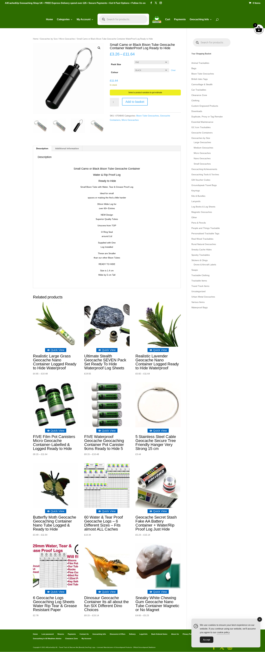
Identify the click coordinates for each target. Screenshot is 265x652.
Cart (167, 19)
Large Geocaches (202, 142)
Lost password (48, 634)
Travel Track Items (200, 286)
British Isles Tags (199, 79)
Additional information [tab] (67, 148)
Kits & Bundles (198, 196)
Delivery (132, 634)
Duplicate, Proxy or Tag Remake (207, 116)
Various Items (198, 302)
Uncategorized (198, 291)
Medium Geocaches (203, 147)
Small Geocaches (202, 164)
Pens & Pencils (198, 223)
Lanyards (195, 201)
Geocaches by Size (49, 39)
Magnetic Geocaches (201, 212)
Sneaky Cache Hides (201, 249)
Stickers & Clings (199, 260)
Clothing (195, 100)
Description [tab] (42, 148)
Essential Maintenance (202, 122)
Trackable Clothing (200, 275)
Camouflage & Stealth (202, 84)
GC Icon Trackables (201, 127)
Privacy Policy (188, 634)
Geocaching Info (99, 634)
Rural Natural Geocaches (203, 244)
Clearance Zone (199, 95)
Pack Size (116, 64)
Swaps (194, 270)
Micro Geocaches (67, 39)
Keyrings (195, 190)
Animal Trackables (200, 63)
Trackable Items (199, 280)
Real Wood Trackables (202, 239)
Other (194, 217)
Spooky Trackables (200, 255)
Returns (61, 634)
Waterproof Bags (199, 307)
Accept (206, 639)
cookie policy (223, 632)
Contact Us (84, 634)
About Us (175, 634)
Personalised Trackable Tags (205, 233)
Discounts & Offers (117, 634)
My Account (83, 19)
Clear (173, 70)
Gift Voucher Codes (200, 180)
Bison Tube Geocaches (147, 115)
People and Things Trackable (205, 228)
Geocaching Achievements (204, 169)
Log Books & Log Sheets (203, 206)
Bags (193, 68)
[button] (99, 48)
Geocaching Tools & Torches (205, 174)
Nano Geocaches (202, 158)
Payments (180, 19)
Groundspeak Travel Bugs (204, 185)
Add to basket (134, 101)
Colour (114, 72)
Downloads (196, 111)
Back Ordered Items (159, 634)
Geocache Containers (202, 132)
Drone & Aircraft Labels (205, 264)
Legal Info (143, 634)
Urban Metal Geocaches (203, 297)
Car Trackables (198, 90)
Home (49, 19)
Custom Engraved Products (204, 106)
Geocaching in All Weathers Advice (47, 638)
